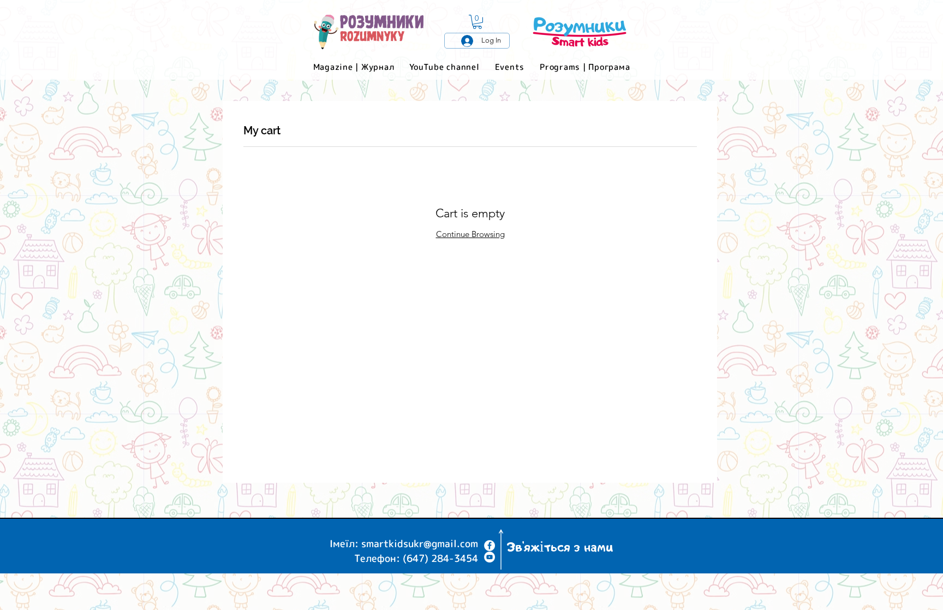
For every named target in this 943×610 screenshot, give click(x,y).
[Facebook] (489, 545)
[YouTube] (489, 557)
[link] (477, 22)
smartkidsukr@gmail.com (419, 543)
